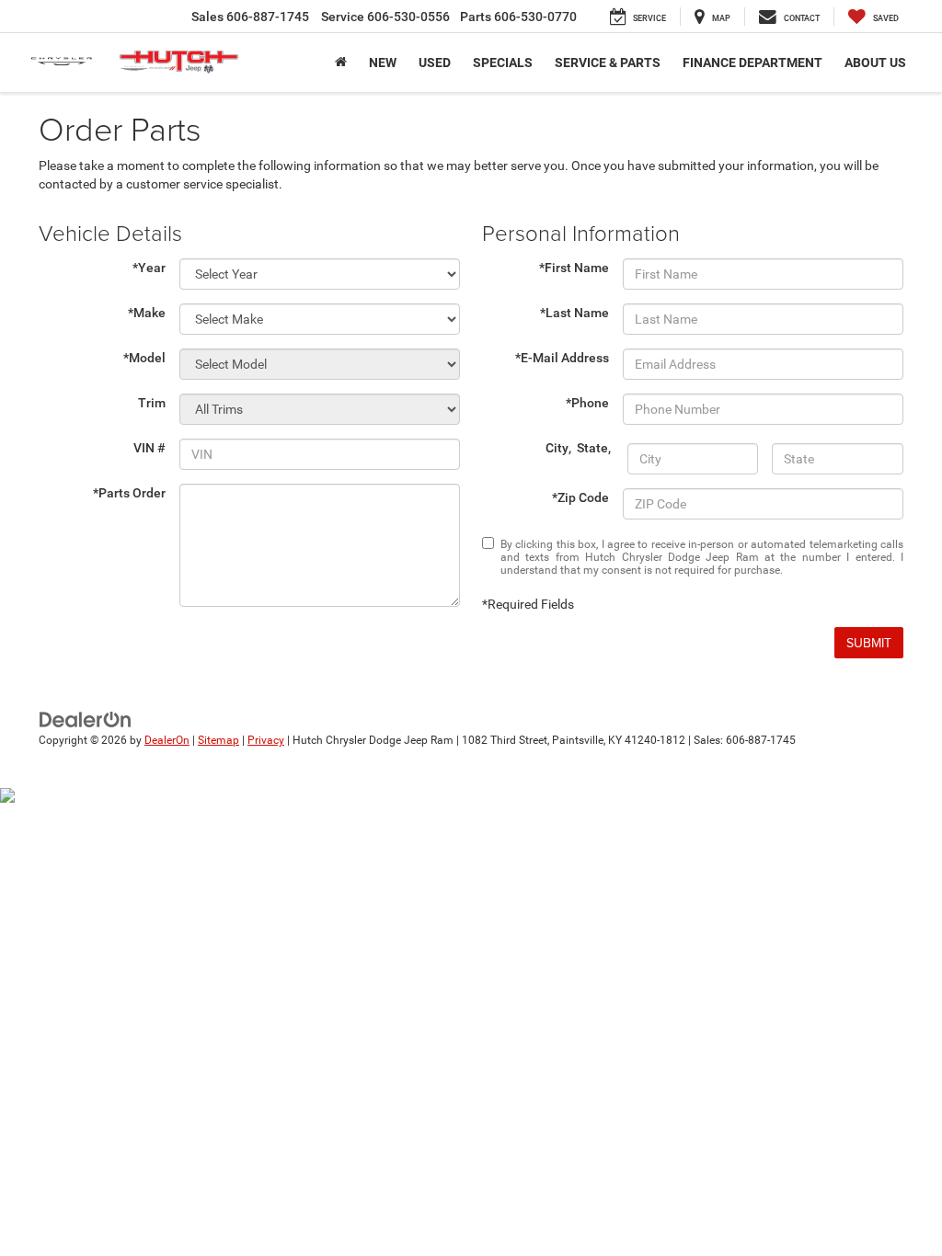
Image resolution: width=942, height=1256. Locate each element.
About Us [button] (875, 62)
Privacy (265, 740)
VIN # (149, 447)
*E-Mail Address (562, 357)
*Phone (587, 402)
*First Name (574, 267)
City (557, 447)
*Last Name (574, 312)
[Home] (341, 62)
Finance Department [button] (752, 62)
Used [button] (435, 62)
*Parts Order (129, 492)
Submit (868, 643)
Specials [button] (503, 62)
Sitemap (218, 740)
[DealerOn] (85, 719)
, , (580, 447)
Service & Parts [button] (608, 62)
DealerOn (167, 740)
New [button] (382, 62)
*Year (149, 267)
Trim (152, 402)
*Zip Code (580, 497)
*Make (147, 312)
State (592, 447)
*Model (144, 357)
